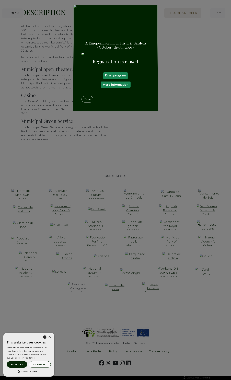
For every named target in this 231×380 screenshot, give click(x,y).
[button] (29, 371)
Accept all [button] (17, 364)
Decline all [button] (40, 364)
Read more (30, 357)
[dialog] (28, 355)
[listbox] (45, 337)
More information (115, 84)
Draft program (115, 75)
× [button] (49, 337)
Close (87, 99)
